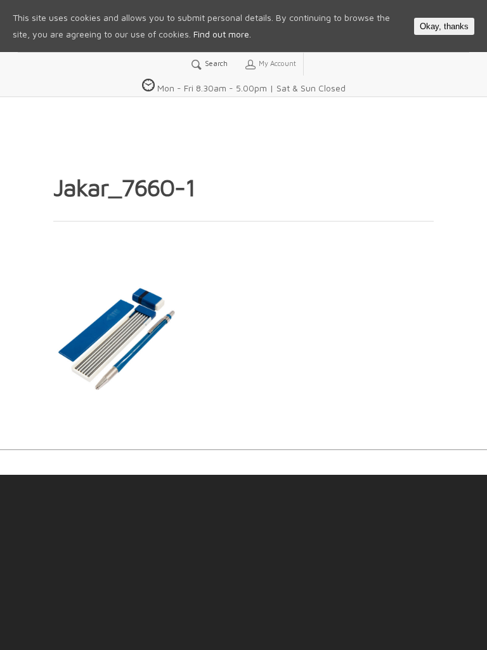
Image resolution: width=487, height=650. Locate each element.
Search (215, 63)
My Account (276, 63)
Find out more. (222, 34)
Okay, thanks (444, 26)
